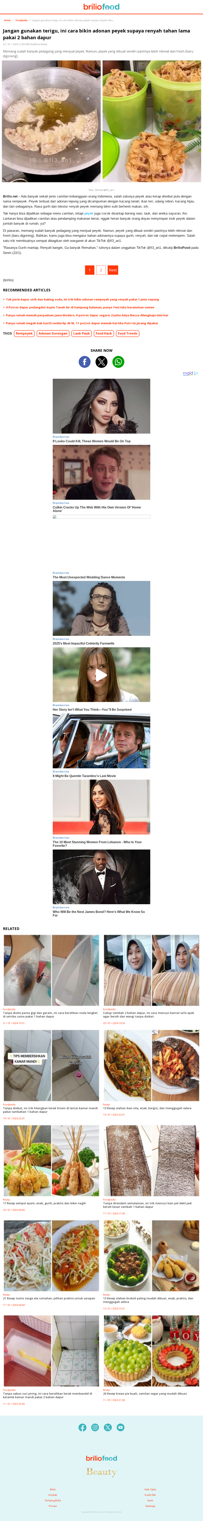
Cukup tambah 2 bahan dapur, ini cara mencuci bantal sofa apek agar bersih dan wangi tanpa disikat (148, 1014)
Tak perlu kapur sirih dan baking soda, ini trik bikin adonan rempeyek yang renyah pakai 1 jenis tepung (82, 299)
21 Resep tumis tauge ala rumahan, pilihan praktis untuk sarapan (49, 1298)
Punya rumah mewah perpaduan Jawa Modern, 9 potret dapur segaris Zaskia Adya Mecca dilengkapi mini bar (87, 315)
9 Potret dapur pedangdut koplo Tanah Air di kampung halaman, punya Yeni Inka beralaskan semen (80, 307)
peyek (88, 213)
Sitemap (150, 1506)
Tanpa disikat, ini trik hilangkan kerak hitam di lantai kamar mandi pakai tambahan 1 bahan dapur (50, 1110)
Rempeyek (24, 333)
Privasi (53, 1506)
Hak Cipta (150, 1489)
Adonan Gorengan (53, 333)
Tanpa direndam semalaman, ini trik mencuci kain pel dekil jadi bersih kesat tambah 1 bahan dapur (147, 1205)
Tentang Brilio (53, 1500)
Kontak (53, 1495)
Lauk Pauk (81, 333)
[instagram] (95, 1427)
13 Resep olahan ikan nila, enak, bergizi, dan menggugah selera (147, 1108)
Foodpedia (22, 20)
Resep (106, 1104)
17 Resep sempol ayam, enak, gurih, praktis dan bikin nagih (44, 1203)
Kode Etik (150, 1495)
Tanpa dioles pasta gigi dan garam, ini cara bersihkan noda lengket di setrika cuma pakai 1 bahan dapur (50, 1014)
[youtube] (120, 1427)
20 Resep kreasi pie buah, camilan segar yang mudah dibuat (145, 1393)
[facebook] (82, 1427)
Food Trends (127, 333)
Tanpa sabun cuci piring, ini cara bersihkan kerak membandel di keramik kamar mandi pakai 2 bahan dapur (47, 1395)
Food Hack (104, 333)
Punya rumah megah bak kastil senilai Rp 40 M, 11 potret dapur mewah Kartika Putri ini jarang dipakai (82, 323)
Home (7, 20)
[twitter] (108, 1427)
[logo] (101, 1450)
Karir (150, 1500)
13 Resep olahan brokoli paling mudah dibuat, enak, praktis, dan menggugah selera (148, 1300)
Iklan (53, 1489)
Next (113, 270)
